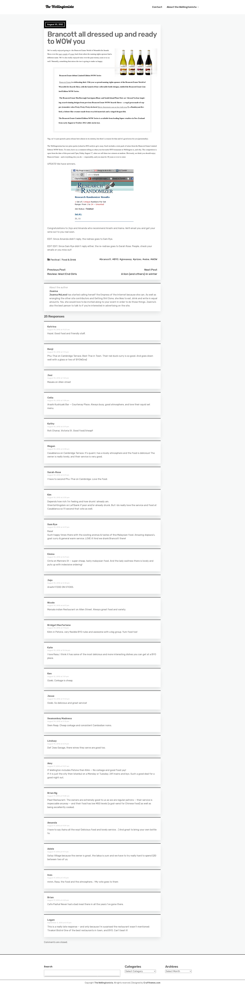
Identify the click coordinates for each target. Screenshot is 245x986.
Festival (55, 259)
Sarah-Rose (54, 472)
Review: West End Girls (62, 274)
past (60, 54)
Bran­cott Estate (65, 82)
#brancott (105, 259)
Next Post (150, 269)
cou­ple (65, 54)
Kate (50, 647)
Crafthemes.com (151, 983)
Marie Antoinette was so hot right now (112, 107)
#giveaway (126, 259)
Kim (49, 494)
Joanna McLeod (58, 294)
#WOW (153, 259)
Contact (157, 7)
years (72, 54)
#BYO (115, 259)
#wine (145, 259)
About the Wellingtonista (182, 7)
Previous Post (56, 269)
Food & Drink (69, 259)
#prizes (137, 259)
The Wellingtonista (103, 983)
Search (48, 966)
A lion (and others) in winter (139, 274)
